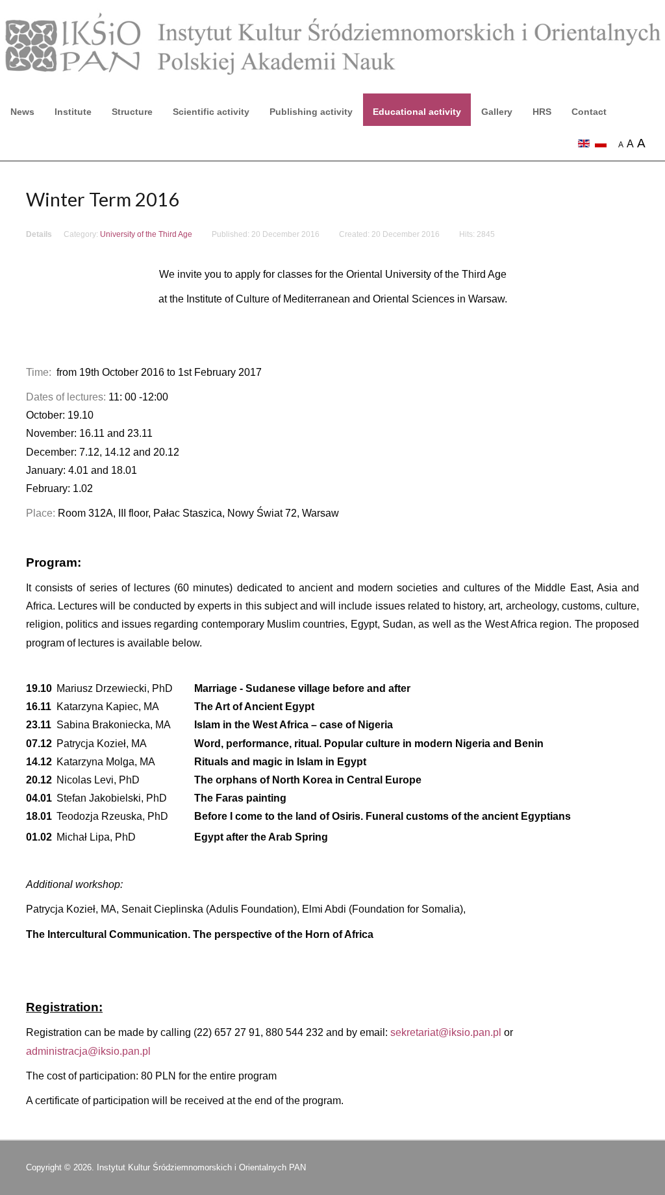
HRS (542, 111)
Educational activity (417, 111)
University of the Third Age (146, 234)
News (22, 111)
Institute (73, 111)
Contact (589, 111)
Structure (132, 111)
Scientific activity (211, 111)
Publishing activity (311, 111)
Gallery (496, 111)
